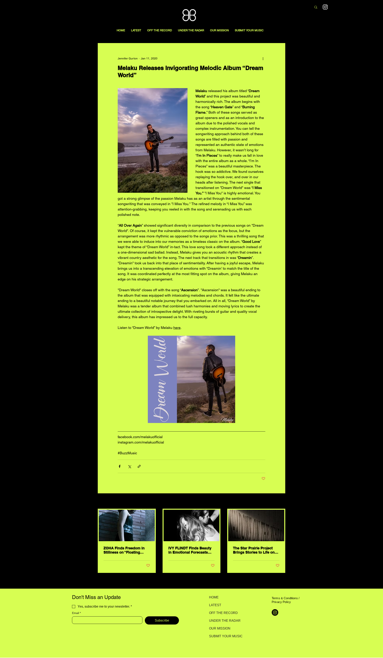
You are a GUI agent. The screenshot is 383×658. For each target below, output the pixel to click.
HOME (214, 597)
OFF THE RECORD (223, 613)
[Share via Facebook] (119, 466)
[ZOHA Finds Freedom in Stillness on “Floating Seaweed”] (127, 525)
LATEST (215, 605)
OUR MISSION (219, 628)
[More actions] (263, 58)
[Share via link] (139, 466)
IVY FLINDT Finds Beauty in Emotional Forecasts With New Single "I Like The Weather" (189, 550)
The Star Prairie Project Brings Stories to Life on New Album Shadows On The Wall (254, 550)
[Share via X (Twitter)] (129, 466)
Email (76, 613)
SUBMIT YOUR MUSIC (223, 636)
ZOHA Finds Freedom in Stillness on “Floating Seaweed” (124, 550)
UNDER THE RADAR (223, 620)
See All (280, 501)
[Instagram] (325, 7)
